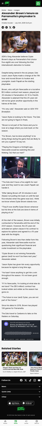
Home (4, 10)
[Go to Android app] (28, 403)
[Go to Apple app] (14, 403)
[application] (21, 167)
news (10, 10)
